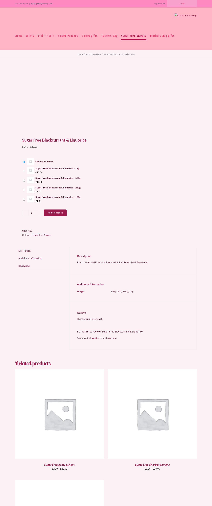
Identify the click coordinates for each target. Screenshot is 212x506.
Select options (52, 414)
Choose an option (44, 161)
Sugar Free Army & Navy (59, 464)
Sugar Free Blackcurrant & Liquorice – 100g (57, 197)
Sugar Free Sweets (42, 235)
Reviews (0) (24, 265)
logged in (94, 337)
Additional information (30, 258)
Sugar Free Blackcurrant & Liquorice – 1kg (57, 168)
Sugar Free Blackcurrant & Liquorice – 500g (57, 178)
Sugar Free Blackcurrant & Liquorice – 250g (57, 187)
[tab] (24, 251)
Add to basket (55, 212)
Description (24, 250)
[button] (179, 36)
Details (72, 414)
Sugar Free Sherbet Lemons (152, 464)
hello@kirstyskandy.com (41, 3)
